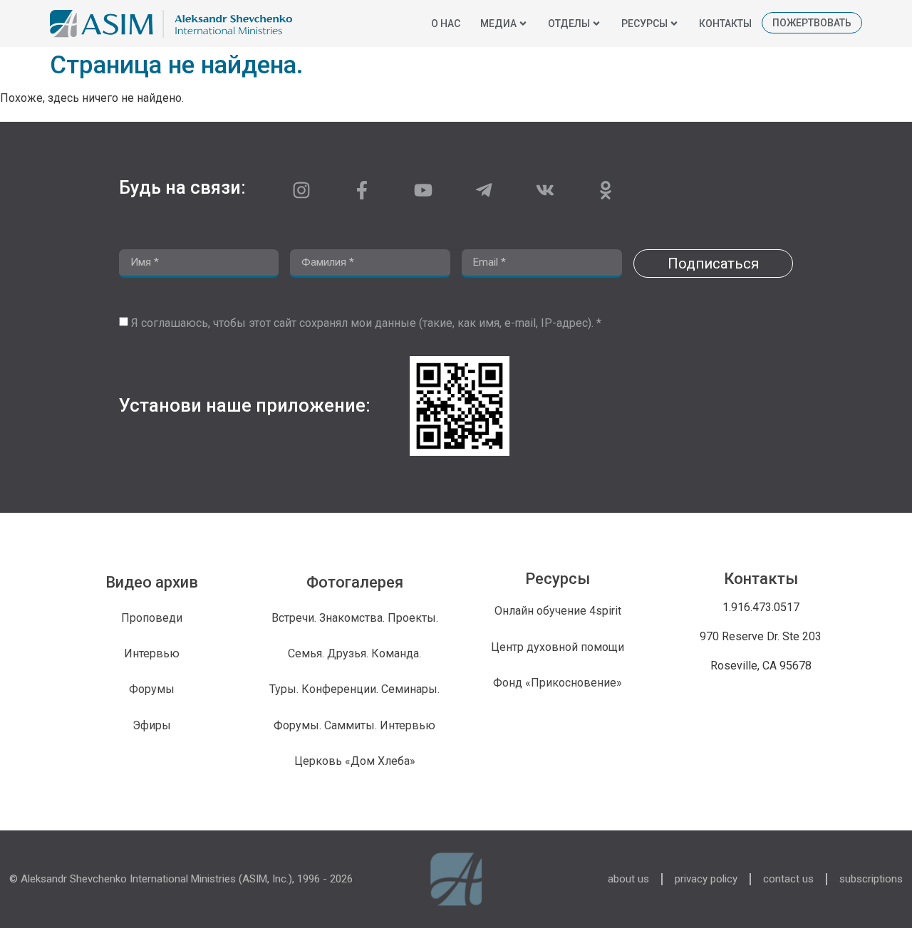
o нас (445, 23)
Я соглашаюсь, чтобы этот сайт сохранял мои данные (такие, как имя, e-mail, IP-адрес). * (366, 323)
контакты (725, 23)
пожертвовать (811, 22)
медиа (498, 23)
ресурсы (644, 23)
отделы (569, 23)
